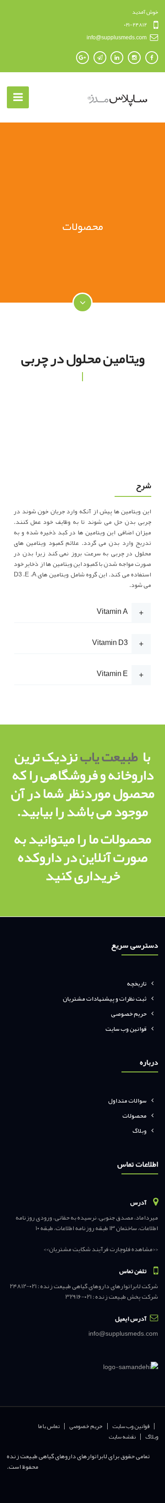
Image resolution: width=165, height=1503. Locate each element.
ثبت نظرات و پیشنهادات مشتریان (105, 998)
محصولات (134, 1115)
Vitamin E (112, 673)
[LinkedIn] (116, 57)
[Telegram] (100, 57)
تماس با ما (49, 1426)
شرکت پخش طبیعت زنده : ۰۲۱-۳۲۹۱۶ (112, 1296)
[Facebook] (151, 57)
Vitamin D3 (110, 642)
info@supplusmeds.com (117, 37)
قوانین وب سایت (126, 1028)
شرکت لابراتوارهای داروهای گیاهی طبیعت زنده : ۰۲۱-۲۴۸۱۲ (84, 1285)
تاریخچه (137, 983)
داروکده (39, 857)
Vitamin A (112, 611)
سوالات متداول (127, 1100)
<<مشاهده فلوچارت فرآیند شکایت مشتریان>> (101, 1248)
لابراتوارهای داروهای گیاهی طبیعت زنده (57, 1456)
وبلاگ (139, 1130)
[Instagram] (134, 57)
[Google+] (82, 57)
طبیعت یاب (109, 756)
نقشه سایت (122, 1437)
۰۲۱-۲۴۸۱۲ (135, 24)
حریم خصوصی (129, 1013)
